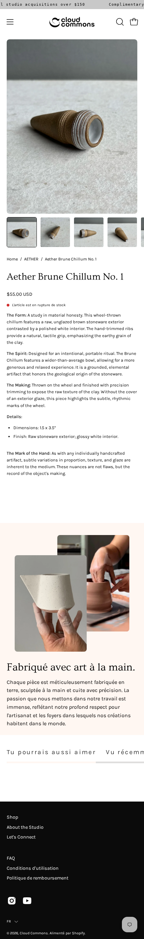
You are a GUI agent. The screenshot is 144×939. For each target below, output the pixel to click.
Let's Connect (21, 837)
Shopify (78, 933)
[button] (119, 22)
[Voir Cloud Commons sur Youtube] (27, 901)
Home (12, 258)
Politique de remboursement (37, 878)
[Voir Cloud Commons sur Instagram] (12, 901)
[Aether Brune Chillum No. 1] (22, 232)
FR (9, 921)
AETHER (31, 258)
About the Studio (25, 827)
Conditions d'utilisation (33, 868)
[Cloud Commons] (72, 21)
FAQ (11, 858)
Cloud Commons (34, 933)
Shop (12, 817)
